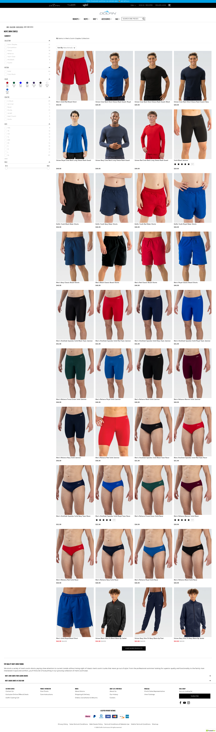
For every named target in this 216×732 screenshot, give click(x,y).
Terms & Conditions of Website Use (116, 724)
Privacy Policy (63, 724)
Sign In (141, 5)
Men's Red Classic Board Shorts (146, 282)
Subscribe (195, 696)
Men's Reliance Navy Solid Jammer (68, 458)
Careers (112, 698)
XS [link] (8, 143)
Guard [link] (9, 63)
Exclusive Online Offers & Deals (17, 694)
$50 (48, 166)
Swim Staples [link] (12, 45)
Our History (114, 694)
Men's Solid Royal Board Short (67, 638)
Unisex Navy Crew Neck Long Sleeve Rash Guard (113, 160)
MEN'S (86, 19)
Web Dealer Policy (96, 724)
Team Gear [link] (11, 57)
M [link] (8, 149)
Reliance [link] (10, 54)
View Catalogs (149, 694)
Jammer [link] (10, 104)
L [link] (7, 152)
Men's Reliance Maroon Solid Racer (186, 516)
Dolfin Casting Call (12, 698)
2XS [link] (8, 140)
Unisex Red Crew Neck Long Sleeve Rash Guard (151, 160)
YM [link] (8, 134)
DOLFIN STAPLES (19, 27)
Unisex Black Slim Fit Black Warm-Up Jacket (111, 638)
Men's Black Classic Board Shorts (107, 282)
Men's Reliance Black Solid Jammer (147, 399)
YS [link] (8, 131)
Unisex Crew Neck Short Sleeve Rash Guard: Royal (113, 102)
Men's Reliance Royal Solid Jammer (108, 399)
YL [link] (8, 137)
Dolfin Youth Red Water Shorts (145, 224)
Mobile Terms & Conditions (140, 724)
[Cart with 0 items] (169, 5)
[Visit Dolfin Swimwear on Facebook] (180, 702)
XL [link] (8, 155)
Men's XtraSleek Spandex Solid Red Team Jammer (113, 341)
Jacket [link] (9, 113)
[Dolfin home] (108, 12)
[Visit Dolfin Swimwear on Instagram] (188, 702)
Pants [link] (9, 119)
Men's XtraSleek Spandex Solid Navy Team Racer (73, 516)
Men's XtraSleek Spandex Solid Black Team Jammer (74, 341)
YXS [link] (8, 128)
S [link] (7, 146)
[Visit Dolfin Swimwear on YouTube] (184, 702)
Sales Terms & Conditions (79, 724)
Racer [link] (9, 107)
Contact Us (10, 691)
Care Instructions (46, 694)
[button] (66, 48)
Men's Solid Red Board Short (66, 102)
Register (149, 5)
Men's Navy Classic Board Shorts (67, 282)
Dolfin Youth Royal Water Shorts (185, 224)
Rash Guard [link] (11, 116)
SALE (116, 19)
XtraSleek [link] (10, 60)
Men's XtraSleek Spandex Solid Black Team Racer (152, 458)
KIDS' (94, 19)
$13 (6, 166)
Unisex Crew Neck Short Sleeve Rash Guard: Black (152, 102)
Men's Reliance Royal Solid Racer (146, 580)
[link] (7, 85)
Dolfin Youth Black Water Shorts (67, 224)
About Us (113, 691)
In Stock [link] (10, 101)
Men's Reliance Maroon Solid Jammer (187, 399)
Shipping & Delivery (82, 694)
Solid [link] (9, 71)
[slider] (6, 168)
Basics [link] (9, 51)
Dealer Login (160, 5)
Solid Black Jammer (181, 160)
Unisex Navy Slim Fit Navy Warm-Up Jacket (189, 638)
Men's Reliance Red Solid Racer (67, 580)
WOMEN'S (76, 19)
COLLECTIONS (12, 27)
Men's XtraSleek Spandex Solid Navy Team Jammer (153, 341)
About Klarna (80, 691)
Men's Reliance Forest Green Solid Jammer (71, 399)
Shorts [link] (9, 110)
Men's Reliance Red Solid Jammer (107, 458)
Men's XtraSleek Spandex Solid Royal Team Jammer (192, 341)
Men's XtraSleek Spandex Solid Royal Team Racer (113, 516)
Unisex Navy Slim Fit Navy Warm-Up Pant (149, 638)
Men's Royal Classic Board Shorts (186, 282)
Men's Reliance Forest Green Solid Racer (149, 516)
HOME (8, 27)
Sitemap (155, 724)
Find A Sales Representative (154, 691)
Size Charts (44, 691)
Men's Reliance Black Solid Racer (185, 580)
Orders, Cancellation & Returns (86, 698)
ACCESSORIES (106, 19)
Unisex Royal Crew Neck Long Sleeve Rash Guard (73, 160)
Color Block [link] (11, 74)
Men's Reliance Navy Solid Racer (107, 580)
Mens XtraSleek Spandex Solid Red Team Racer (190, 458)
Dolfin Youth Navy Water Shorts (106, 224)
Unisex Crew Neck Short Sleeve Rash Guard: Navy (191, 102)
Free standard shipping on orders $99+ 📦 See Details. (108, 1)
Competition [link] (12, 48)
